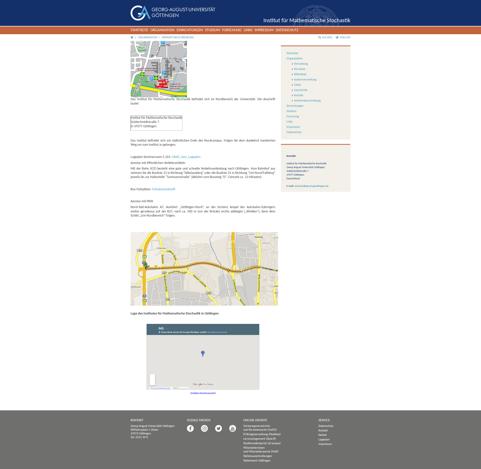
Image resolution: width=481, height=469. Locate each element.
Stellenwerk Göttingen (256, 460)
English (344, 37)
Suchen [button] (327, 37)
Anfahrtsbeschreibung (178, 37)
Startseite (139, 30)
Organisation (162, 30)
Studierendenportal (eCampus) (262, 443)
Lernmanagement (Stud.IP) (259, 438)
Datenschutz (287, 30)
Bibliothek (300, 74)
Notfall (322, 435)
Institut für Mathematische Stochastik (306, 21)
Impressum (264, 30)
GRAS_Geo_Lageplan (186, 157)
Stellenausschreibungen (257, 456)
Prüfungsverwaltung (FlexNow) (262, 434)
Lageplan (324, 439)
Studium (212, 30)
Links (248, 30)
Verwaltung (301, 63)
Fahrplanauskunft (163, 189)
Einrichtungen (190, 30)
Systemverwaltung (305, 79)
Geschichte (300, 90)
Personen (299, 69)
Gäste (297, 84)
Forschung (232, 30)
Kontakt (298, 95)
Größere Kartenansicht (203, 393)
